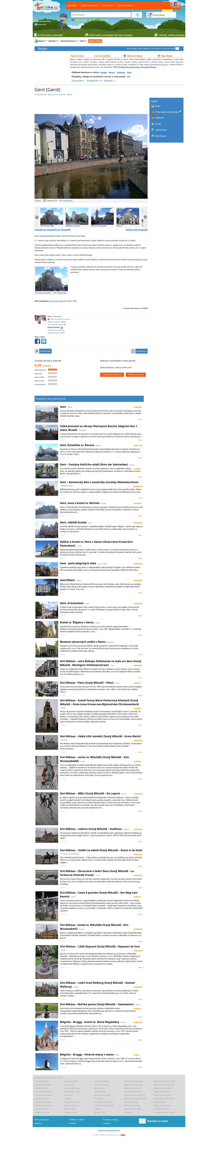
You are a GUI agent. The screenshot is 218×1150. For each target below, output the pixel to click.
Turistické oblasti (101, 1081)
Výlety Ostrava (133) (162, 1091)
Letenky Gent (161, 129)
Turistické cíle (92, 80)
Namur (112, 72)
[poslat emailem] (44, 341)
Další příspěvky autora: (55, 324)
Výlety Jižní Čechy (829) (133, 1085)
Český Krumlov (70, 1112)
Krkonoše (98, 1098)
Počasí (158, 123)
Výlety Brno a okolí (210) (164, 1085)
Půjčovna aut (160, 136)
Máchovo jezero (71, 1081)
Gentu (74, 267)
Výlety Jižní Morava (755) (164, 1098)
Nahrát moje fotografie (137, 230)
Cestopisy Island (41, 1109)
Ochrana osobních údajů (164, 1112)
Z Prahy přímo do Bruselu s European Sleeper (136, 67)
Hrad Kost (68, 1095)
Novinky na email (157, 1121)
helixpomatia (67, 200)
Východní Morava (101, 1085)
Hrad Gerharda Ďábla (43, 293)
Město (69, 94)
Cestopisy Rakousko (43, 1085)
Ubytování (159, 117)
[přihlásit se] (175, 3)
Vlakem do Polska (42, 1112)
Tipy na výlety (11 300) (98, 20)
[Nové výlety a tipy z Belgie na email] (177, 48)
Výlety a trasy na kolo (163, 1105)
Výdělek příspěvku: (54, 322)
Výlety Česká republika (133, 1081)
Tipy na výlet (77, 80)
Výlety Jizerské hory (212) (134, 1095)
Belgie (42, 48)
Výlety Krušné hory (132, 1105)
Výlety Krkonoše (131, 1102)
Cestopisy (108, 80)
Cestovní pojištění (102, 56)
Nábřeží (38, 200)
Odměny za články (77, 1119)
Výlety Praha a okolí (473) (164, 1081)
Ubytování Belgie (134, 56)
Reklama (38, 1123)
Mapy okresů (81, 20)
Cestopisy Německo (43, 1091)
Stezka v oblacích (71, 1105)
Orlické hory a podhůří (104, 1105)
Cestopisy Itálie (41, 1088)
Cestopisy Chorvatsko (44, 1105)
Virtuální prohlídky (162, 1109)
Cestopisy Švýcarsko (43, 1102)
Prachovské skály (71, 1102)
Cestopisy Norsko (42, 1098)
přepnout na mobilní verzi (109, 1130)
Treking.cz (128, 1112)
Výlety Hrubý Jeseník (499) (135, 1098)
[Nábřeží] (91, 156)
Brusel (178, 62)
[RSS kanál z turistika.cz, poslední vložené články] (123, 1135)
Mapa (157, 106)
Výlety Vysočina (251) (163, 1095)
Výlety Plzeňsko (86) (162, 1088)
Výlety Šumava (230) (132, 1091)
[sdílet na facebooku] (37, 341)
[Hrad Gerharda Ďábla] (51, 279)
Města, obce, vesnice (57, 94)
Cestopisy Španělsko (43, 1095)
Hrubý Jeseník (100, 1091)
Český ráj (98, 1109)
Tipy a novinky (77, 56)
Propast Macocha (71, 1091)
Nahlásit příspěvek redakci (56, 333)
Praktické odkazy (110, 1119)
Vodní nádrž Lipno (72, 1088)
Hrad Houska (70, 1109)
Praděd (67, 1098)
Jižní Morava (99, 1088)
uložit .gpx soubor (57, 301)
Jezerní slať (69, 1085)
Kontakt (106, 1123)
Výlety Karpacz (160, 1102)
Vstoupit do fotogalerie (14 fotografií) (52, 230)
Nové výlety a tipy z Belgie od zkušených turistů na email (151, 48)
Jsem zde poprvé (42, 1119)
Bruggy (103, 72)
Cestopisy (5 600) (42, 1081)
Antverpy (121, 72)
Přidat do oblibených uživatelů (60, 319)
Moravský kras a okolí (103, 1102)
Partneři (72, 1123)
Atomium (164, 64)
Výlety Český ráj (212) (133, 1088)
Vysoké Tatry (99, 1112)
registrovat (175, 6)
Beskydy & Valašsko (102, 1095)
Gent (129, 72)
